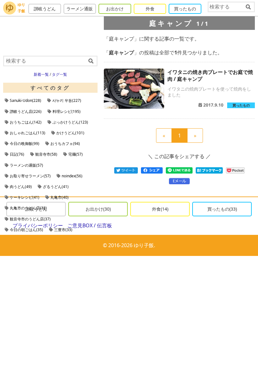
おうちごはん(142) (26, 122)
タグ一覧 (59, 74)
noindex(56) (72, 176)
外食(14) (160, 209)
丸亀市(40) (59, 197)
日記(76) (17, 154)
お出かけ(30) (98, 209)
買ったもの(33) (222, 209)
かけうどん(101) (70, 133)
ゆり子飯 (21, 8)
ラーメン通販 (79, 9)
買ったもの (185, 9)
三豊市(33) (63, 229)
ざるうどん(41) (56, 186)
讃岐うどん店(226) (26, 111)
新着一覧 (41, 74)
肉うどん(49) (21, 186)
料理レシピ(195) (67, 111)
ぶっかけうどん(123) (70, 122)
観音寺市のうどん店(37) (30, 219)
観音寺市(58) (46, 154)
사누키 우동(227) (66, 100)
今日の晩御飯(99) (24, 143)
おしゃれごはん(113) (27, 133)
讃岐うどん (45, 9)
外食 (150, 9)
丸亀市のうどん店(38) (28, 208)
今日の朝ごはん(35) (26, 229)
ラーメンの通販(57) (26, 165)
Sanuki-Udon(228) (25, 100)
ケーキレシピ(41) (24, 197)
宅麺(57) (75, 154)
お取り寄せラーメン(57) (30, 176)
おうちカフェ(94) (65, 143)
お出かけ (115, 9)
